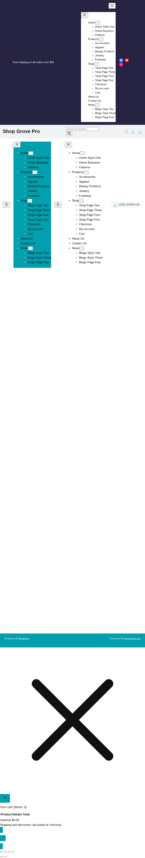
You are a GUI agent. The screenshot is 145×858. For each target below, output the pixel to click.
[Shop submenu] (96, 64)
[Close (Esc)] (12, 851)
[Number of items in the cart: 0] (126, 131)
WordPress (24, 638)
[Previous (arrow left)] (1, 856)
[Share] (8, 851)
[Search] (69, 133)
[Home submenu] (97, 23)
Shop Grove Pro (21, 131)
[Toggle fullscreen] (5, 851)
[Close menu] (84, 15)
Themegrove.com (132, 638)
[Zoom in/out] (1, 851)
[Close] (5, 798)
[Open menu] (112, 6)
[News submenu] (97, 105)
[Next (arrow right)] (5, 856)
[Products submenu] (100, 39)
